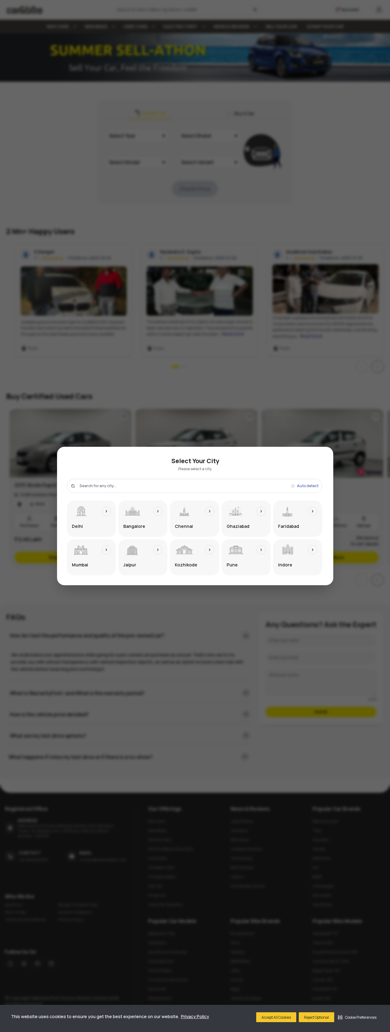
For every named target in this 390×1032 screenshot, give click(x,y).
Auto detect (307, 485)
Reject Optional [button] (316, 1017)
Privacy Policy (195, 1016)
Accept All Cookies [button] (276, 1017)
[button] (357, 1017)
